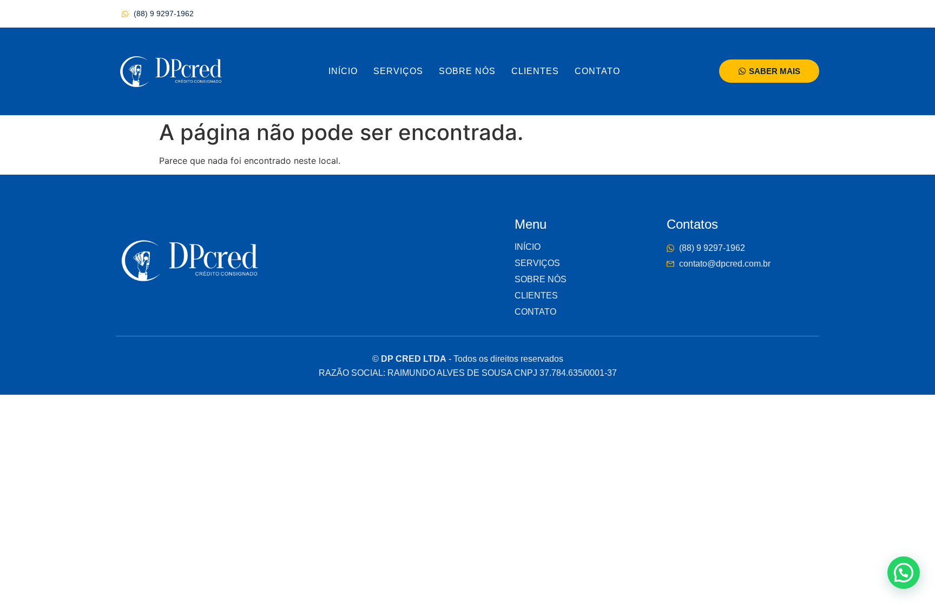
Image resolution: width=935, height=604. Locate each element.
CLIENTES (535, 71)
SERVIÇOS (398, 71)
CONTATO (597, 71)
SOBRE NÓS (467, 71)
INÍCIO (343, 71)
